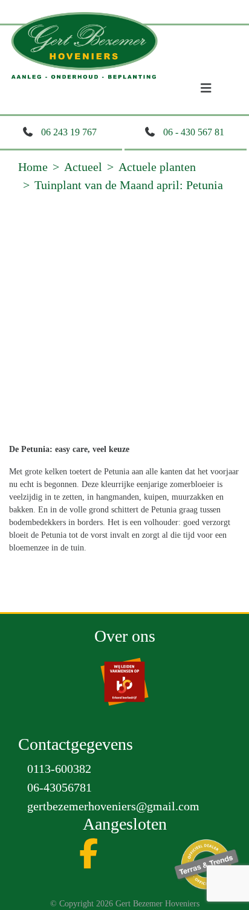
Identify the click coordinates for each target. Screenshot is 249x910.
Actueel (83, 166)
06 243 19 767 (69, 132)
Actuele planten (157, 166)
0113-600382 (59, 768)
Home (33, 166)
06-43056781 (59, 787)
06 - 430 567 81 (193, 132)
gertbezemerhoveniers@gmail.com (113, 806)
